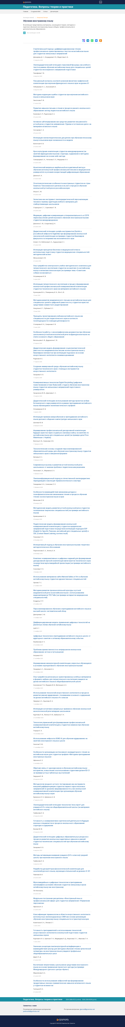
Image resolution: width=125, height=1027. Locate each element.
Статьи (45, 11)
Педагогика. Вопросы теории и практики (48, 6)
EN (100, 2)
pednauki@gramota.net (31, 1011)
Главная (25, 11)
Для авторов (54, 11)
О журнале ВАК (35, 11)
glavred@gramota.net (87, 1009)
